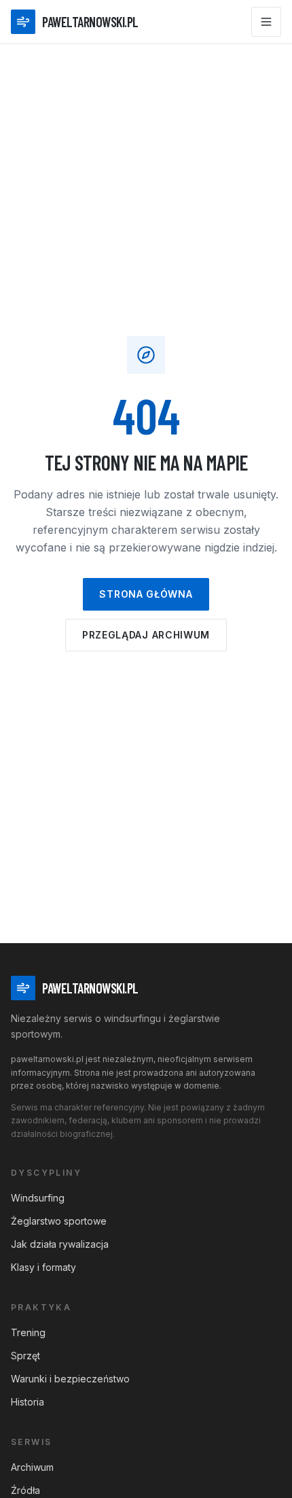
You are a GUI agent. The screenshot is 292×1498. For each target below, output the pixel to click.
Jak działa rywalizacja (60, 1244)
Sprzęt (25, 1355)
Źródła (25, 1490)
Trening (28, 1332)
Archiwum (32, 1467)
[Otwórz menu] (266, 22)
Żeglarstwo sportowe (59, 1221)
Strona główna (145, 594)
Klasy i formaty (43, 1267)
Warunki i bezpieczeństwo (70, 1378)
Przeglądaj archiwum (146, 635)
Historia (27, 1402)
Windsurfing (38, 1198)
